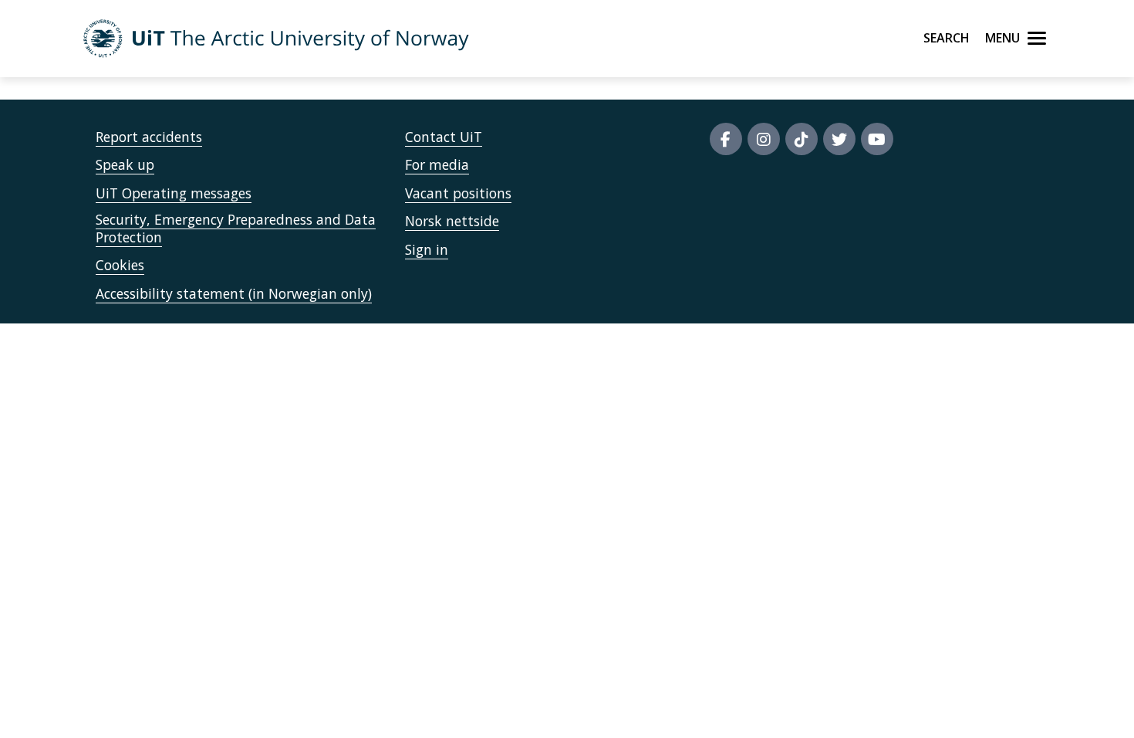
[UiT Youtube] (877, 139)
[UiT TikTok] (801, 139)
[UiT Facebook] (726, 139)
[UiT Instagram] (764, 139)
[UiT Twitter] (839, 139)
